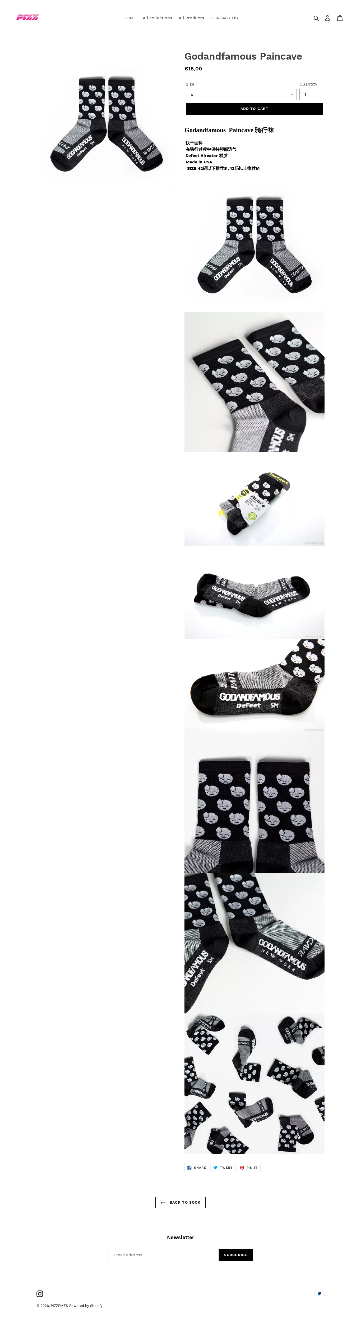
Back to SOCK (184, 1202)
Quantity (308, 84)
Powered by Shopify (86, 1306)
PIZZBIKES (59, 1306)
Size (190, 84)
